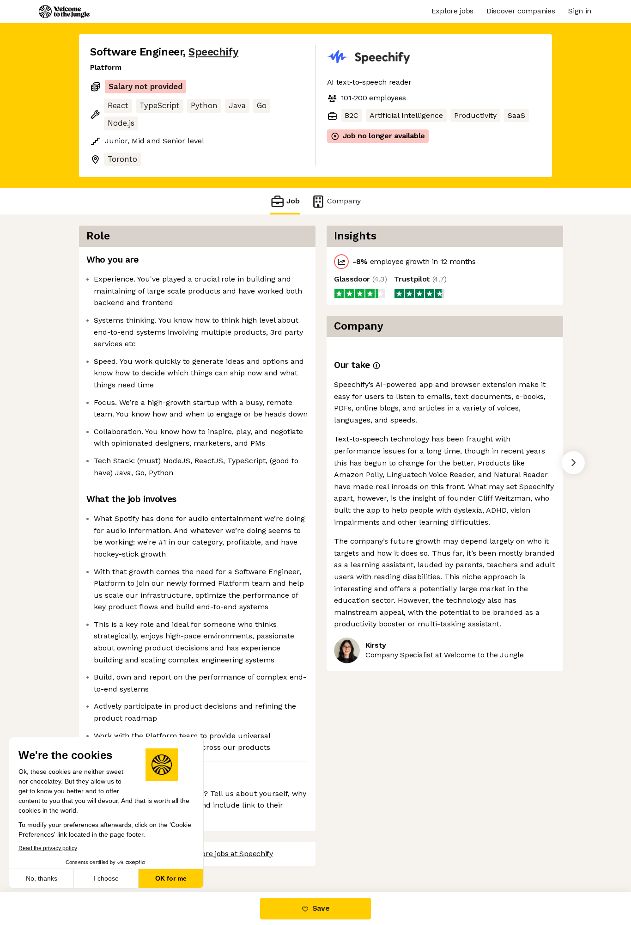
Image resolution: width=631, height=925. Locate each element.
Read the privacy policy (47, 848)
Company (344, 200)
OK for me (171, 878)
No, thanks (41, 878)
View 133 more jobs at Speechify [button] (218, 853)
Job (293, 200)
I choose (106, 878)
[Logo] (64, 11)
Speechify (213, 52)
